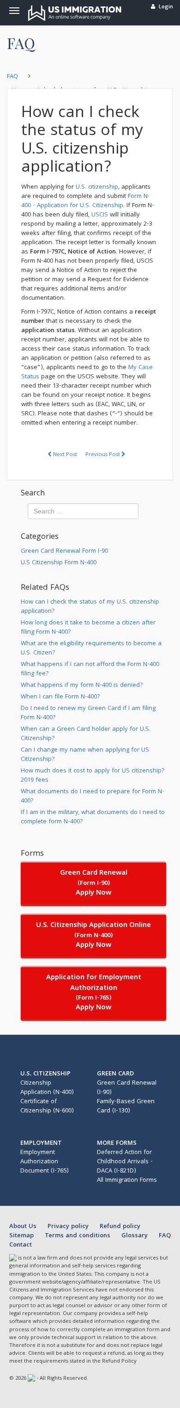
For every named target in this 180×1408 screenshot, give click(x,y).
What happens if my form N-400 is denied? (82, 685)
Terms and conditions (78, 1236)
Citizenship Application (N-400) (47, 1088)
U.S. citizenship (97, 187)
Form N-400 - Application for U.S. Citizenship (85, 201)
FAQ (165, 1236)
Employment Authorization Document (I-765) (44, 1162)
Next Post (64, 455)
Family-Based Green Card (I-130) (126, 1106)
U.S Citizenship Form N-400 (58, 563)
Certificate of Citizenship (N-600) (47, 1106)
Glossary (135, 1236)
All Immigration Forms (127, 1180)
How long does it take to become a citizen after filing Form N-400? (88, 627)
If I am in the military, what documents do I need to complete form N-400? (93, 817)
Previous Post (103, 455)
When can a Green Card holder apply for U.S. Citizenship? (85, 734)
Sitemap (22, 1236)
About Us (23, 1227)
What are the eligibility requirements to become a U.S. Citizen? (91, 648)
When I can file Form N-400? (60, 697)
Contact (20, 1245)
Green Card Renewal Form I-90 (64, 551)
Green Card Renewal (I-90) (126, 1088)
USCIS (99, 215)
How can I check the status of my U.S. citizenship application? (90, 607)
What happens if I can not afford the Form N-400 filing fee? (90, 669)
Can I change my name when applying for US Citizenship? (85, 755)
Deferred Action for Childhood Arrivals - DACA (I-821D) (125, 1162)
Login (166, 7)
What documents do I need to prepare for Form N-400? (92, 796)
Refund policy (120, 1227)
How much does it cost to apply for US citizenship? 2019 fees (93, 775)
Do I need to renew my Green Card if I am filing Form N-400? (88, 713)
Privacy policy (69, 1227)
